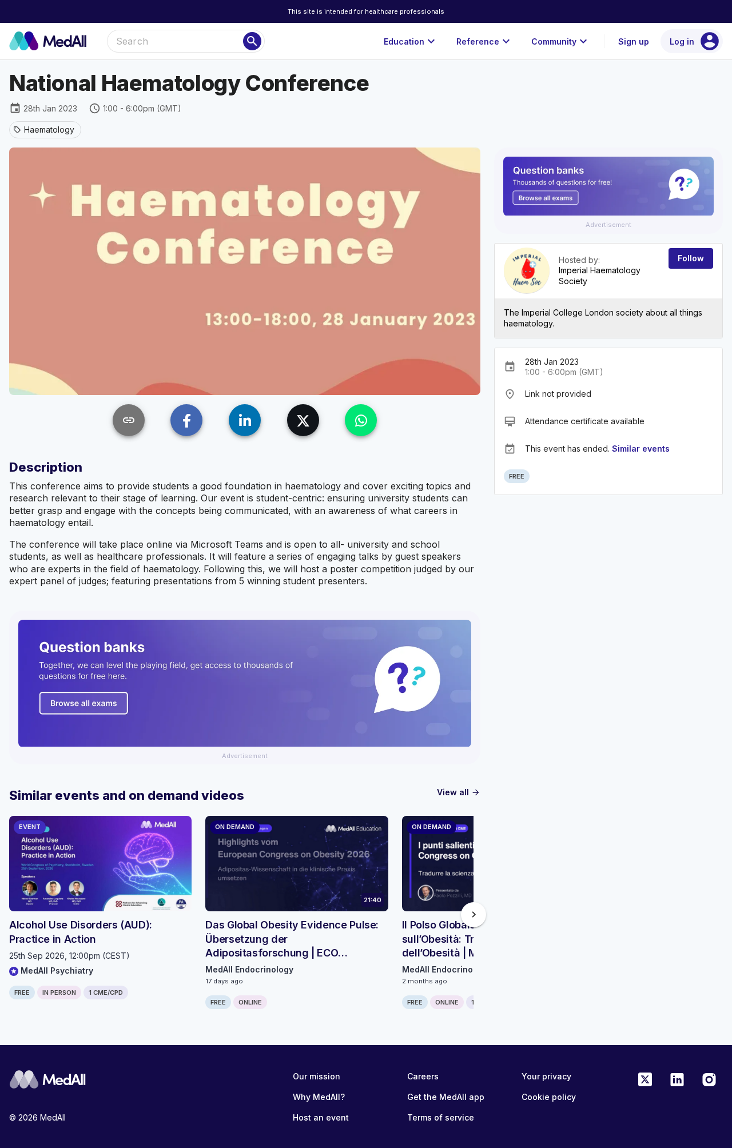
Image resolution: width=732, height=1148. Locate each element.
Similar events (641, 448)
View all (458, 792)
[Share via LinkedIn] (245, 420)
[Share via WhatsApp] (361, 420)
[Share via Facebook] (186, 420)
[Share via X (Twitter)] (303, 420)
